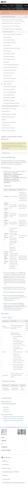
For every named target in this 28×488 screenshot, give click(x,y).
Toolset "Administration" (20, 21)
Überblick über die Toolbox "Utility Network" (11, 23)
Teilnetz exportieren (6, 111)
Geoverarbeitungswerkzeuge (16, 19)
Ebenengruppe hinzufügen (9, 53)
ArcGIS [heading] (2, 437)
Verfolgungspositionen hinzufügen (9, 108)
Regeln (23, 160)
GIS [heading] (2, 443)
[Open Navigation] (26, 2)
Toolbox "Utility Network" (8, 21)
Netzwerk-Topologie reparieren (8, 116)
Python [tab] (9, 317)
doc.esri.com (6, 13)
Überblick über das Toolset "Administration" (12, 34)
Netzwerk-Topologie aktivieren (9, 70)
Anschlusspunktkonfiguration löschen (11, 64)
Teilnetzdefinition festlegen (9, 100)
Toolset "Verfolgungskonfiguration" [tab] (10, 106)
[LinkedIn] (24, 430)
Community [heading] (3, 440)
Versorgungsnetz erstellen (8, 56)
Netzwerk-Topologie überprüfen (8, 130)
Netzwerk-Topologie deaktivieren (10, 67)
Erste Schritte (9, 9)
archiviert (19, 143)
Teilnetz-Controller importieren (9, 86)
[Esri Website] (3, 2)
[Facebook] (19, 430)
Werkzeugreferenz (20, 8)
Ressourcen (19, 5)
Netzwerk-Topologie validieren (8, 127)
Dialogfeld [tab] (4, 317)
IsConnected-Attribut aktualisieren (9, 122)
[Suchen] (23, 2)
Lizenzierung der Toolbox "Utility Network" (11, 26)
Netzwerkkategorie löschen (9, 59)
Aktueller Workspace (6, 401)
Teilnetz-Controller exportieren (9, 78)
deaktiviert (19, 292)
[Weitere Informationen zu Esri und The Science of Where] (3, 432)
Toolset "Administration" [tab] (8, 31)
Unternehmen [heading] (4, 446)
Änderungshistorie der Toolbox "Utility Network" (12, 29)
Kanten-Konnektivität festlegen (9, 92)
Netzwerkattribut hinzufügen (9, 40)
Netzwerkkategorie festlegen (9, 97)
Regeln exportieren (7, 75)
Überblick (5, 5)
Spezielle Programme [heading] (5, 450)
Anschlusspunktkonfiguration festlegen (11, 103)
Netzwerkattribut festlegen (8, 94)
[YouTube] (24, 433)
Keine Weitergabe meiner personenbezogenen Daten (13, 482)
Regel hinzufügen (7, 45)
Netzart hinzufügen (7, 37)
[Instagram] (22, 433)
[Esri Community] (19, 433)
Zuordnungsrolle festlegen (9, 89)
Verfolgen (4, 119)
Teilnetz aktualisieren (6, 125)
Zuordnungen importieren (8, 81)
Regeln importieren (7, 83)
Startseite (3, 8)
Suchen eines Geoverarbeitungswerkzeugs (13, 420)
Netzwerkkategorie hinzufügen (9, 42)
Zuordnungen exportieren (8, 73)
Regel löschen (6, 61)
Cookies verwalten (6, 479)
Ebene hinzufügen (7, 51)
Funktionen (12, 5)
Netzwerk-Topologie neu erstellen (9, 114)
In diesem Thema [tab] (6, 153)
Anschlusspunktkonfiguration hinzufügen (11, 48)
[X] (22, 430)
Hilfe (14, 8)
